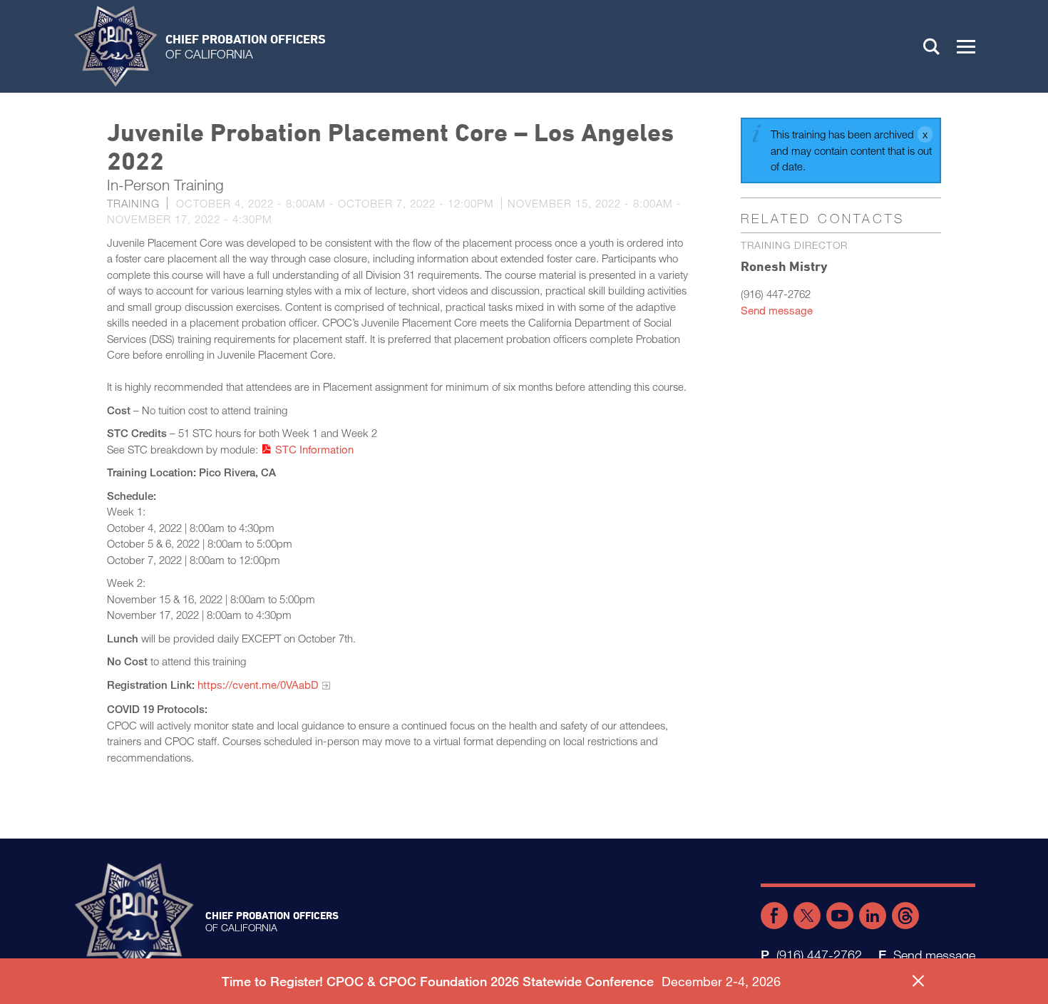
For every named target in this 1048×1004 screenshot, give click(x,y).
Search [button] (932, 46)
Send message (777, 310)
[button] (966, 46)
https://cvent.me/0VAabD (258, 684)
